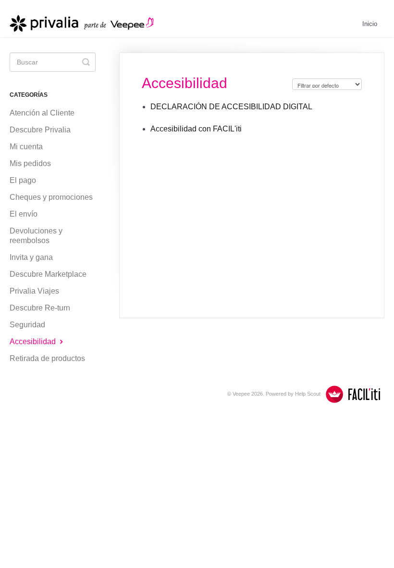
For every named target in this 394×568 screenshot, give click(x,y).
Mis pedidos (30, 163)
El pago (23, 180)
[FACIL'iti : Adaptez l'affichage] (353, 394)
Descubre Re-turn (40, 308)
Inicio (369, 23)
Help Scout (307, 394)
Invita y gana (31, 257)
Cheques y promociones (51, 197)
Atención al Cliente (42, 113)
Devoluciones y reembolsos (36, 236)
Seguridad (27, 325)
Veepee (241, 394)
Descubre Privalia (40, 130)
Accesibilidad (34, 341)
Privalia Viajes (34, 291)
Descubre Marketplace (48, 274)
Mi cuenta (26, 146)
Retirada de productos (47, 358)
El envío (23, 214)
